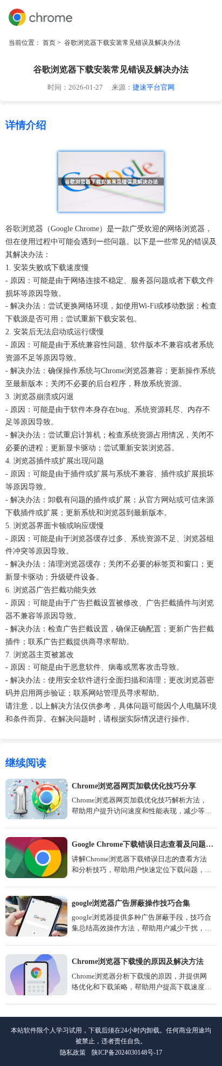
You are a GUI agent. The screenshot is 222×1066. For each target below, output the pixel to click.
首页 (49, 42)
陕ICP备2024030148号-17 (127, 1052)
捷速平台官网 (154, 87)
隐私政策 (73, 1052)
